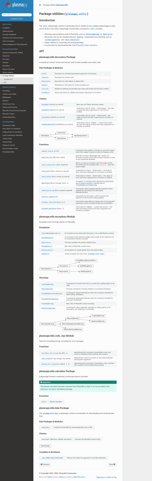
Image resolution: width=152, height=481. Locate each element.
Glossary (5, 101)
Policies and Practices (10, 107)
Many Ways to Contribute (11, 129)
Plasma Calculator (9, 69)
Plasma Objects (8, 72)
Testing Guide (7, 142)
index (21, 19)
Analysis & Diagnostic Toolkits (13, 52)
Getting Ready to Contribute (12, 132)
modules (14, 19)
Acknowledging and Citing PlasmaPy (15, 44)
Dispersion (6, 56)
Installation (6, 28)
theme (61, 477)
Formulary (6, 59)
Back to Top (112, 477)
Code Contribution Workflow (13, 135)
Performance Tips (9, 104)
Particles (5, 62)
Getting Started (8, 31)
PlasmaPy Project (8, 114)
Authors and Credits (9, 94)
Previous (45, 464)
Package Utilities (8, 76)
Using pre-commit (9, 145)
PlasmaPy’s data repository (86, 45)
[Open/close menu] (1, 76)
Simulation (6, 66)
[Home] (40, 5)
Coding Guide (7, 138)
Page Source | (101, 477)
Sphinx (50, 477)
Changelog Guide (8, 152)
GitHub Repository (9, 117)
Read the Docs (79, 477)
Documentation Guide (10, 148)
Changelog (6, 91)
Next (111, 464)
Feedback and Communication (13, 38)
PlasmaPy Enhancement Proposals (14, 110)
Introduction (8, 79)
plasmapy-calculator (48, 389)
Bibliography (7, 97)
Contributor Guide (9, 125)
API (5, 82)
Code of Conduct (8, 41)
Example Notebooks (9, 34)
